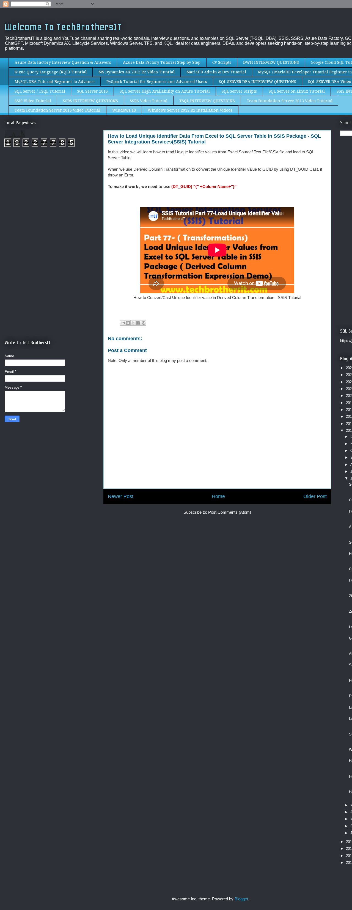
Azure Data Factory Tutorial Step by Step (161, 62)
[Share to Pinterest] (143, 323)
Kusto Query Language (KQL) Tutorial (51, 72)
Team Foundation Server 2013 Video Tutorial (289, 101)
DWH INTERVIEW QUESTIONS (271, 62)
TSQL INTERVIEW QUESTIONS (207, 101)
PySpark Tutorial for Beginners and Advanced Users (156, 81)
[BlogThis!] (128, 323)
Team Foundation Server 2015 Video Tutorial (57, 110)
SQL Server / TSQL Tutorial (40, 91)
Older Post (315, 496)
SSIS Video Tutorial (33, 101)
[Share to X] (133, 323)
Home (218, 496)
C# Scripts (221, 62)
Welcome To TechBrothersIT (63, 27)
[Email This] (122, 323)
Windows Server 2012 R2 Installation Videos (190, 110)
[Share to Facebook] (138, 323)
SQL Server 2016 (92, 91)
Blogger (241, 899)
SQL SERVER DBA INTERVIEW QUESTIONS (257, 81)
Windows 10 (124, 110)
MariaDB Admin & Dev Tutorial (216, 72)
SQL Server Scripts (239, 91)
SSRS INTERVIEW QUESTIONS (90, 101)
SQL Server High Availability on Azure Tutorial (165, 91)
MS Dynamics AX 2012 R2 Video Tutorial (136, 72)
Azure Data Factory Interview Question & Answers (63, 62)
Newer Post (120, 496)
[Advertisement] (51, 197)
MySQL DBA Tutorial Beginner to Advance (55, 81)
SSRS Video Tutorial (148, 101)
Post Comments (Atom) (229, 512)
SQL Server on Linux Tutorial (297, 91)
